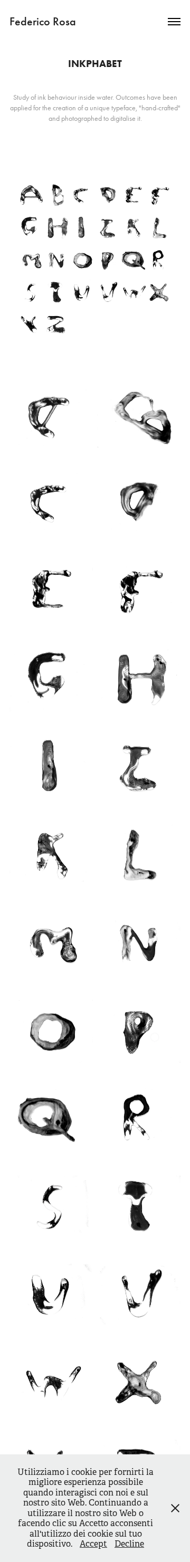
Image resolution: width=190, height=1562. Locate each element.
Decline (129, 1543)
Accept (93, 1543)
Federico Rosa (43, 21)
